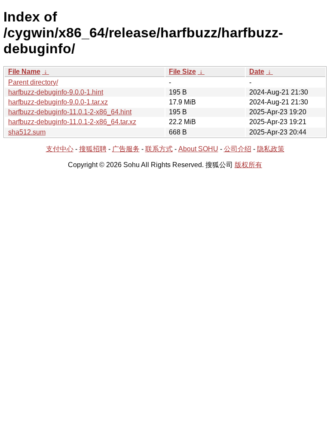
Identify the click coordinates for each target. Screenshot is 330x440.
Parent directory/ (33, 82)
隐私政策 (270, 149)
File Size (182, 71)
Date (256, 71)
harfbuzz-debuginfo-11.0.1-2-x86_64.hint (69, 112)
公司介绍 (237, 149)
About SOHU (198, 149)
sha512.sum (27, 132)
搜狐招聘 (93, 149)
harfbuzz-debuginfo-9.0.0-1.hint (55, 92)
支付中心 (59, 149)
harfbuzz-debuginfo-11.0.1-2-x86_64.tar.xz (72, 121)
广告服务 (126, 149)
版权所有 (248, 164)
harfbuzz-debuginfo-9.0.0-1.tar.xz (58, 102)
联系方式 (159, 149)
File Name (24, 71)
